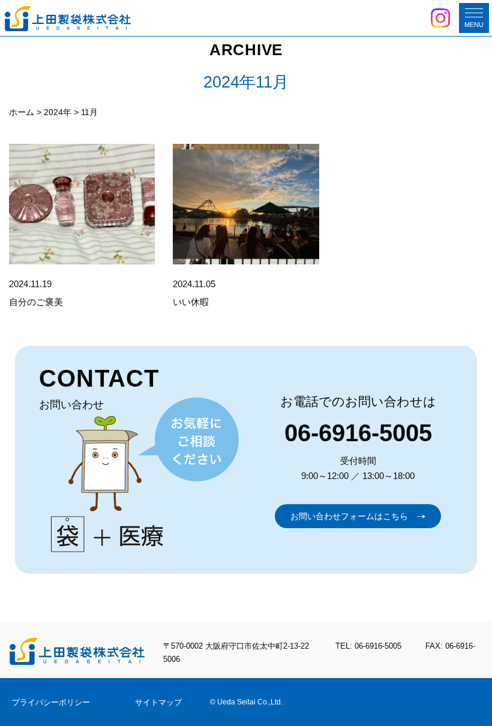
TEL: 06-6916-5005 (368, 645)
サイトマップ (158, 702)
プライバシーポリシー (51, 702)
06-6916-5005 (358, 433)
